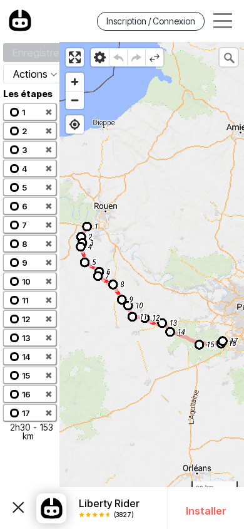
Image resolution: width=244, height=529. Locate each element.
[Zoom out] (75, 100)
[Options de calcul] (100, 57)
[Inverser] (154, 57)
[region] (151, 285)
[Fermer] (18, 508)
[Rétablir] (136, 57)
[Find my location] (75, 124)
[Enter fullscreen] (75, 57)
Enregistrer (38, 52)
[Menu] (222, 21)
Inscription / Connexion (150, 21)
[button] (29, 111)
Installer (206, 511)
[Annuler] (118, 57)
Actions (30, 74)
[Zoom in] (75, 82)
